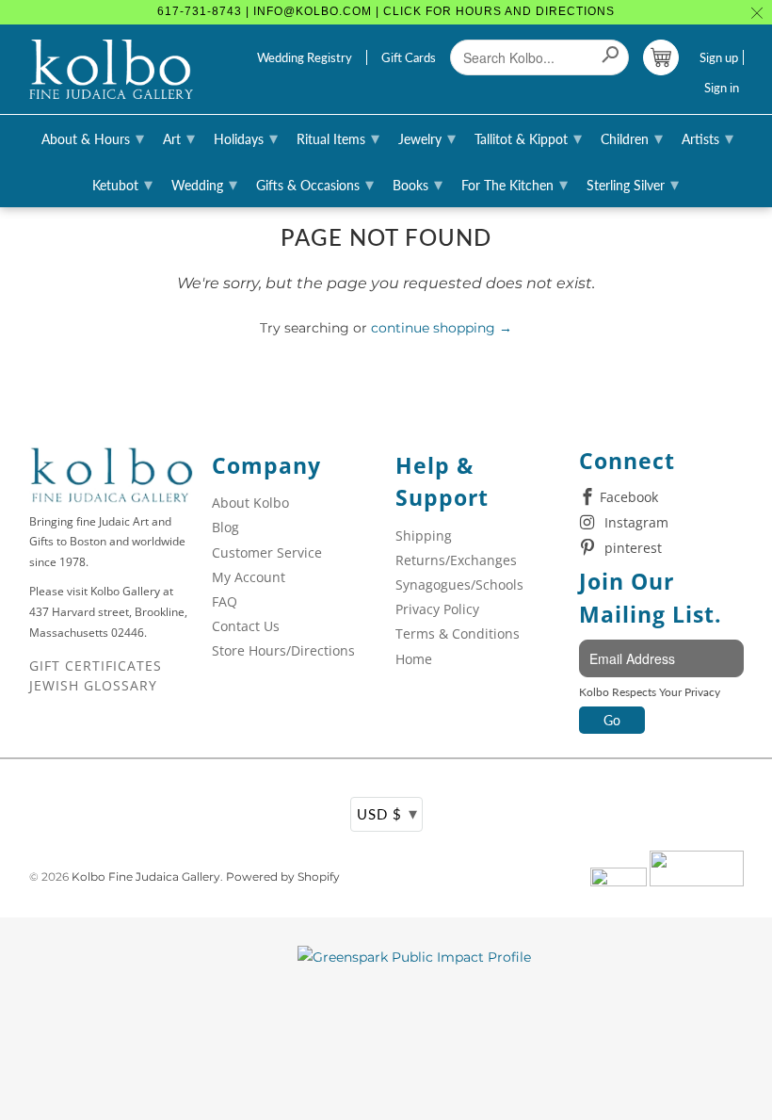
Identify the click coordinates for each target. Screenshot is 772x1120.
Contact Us (246, 626)
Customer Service (267, 552)
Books (417, 183)
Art (179, 137)
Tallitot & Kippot (528, 137)
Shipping (423, 535)
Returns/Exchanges (456, 560)
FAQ (224, 601)
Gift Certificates (95, 665)
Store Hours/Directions (283, 650)
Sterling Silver (633, 183)
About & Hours (92, 137)
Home (413, 659)
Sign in (721, 87)
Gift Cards (408, 57)
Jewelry (427, 137)
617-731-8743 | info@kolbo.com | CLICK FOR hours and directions (386, 11)
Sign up (719, 57)
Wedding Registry (304, 57)
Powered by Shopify (283, 876)
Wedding (204, 183)
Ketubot (122, 183)
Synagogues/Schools (459, 584)
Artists (707, 137)
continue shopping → (441, 327)
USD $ (387, 813)
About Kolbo (250, 502)
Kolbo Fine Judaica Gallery (146, 876)
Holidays (246, 137)
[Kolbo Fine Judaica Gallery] (111, 70)
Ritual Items (338, 137)
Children (632, 137)
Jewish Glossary (93, 685)
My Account (248, 577)
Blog (225, 527)
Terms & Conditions (457, 633)
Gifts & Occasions (315, 183)
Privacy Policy (437, 609)
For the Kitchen (514, 183)
